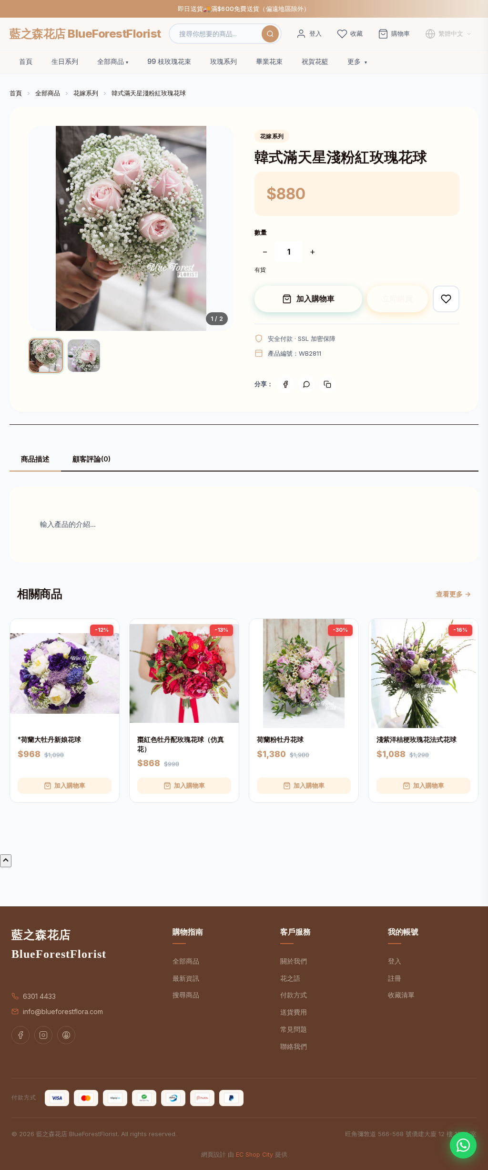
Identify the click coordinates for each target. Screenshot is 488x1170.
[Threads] (66, 1035)
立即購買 (397, 298)
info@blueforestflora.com (63, 1011)
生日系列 (64, 61)
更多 (355, 61)
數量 (260, 232)
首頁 (25, 61)
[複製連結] (327, 384)
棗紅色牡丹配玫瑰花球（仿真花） (180, 744)
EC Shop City (254, 1154)
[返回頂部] (5, 860)
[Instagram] (43, 1035)
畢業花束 (269, 61)
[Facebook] (285, 384)
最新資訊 (186, 978)
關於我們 (293, 961)
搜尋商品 (186, 995)
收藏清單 (401, 995)
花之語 (290, 978)
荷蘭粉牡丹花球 (280, 739)
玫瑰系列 (223, 61)
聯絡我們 (293, 1046)
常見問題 (293, 1029)
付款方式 (293, 995)
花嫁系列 (85, 93)
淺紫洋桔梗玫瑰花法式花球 (416, 739)
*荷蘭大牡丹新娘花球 (49, 739)
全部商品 (110, 61)
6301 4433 (39, 996)
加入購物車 (315, 298)
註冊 (394, 978)
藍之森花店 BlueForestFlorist (85, 34)
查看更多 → (453, 594)
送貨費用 (293, 1012)
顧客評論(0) (91, 458)
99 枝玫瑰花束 (169, 61)
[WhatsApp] (463, 1145)
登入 (394, 961)
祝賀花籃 (315, 61)
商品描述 (35, 458)
